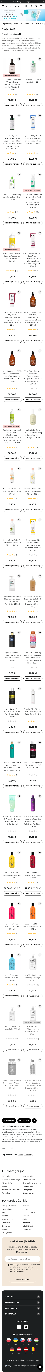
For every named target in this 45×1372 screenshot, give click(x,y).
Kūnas (26, 24)
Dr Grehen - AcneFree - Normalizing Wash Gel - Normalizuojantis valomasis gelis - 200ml (32, 200)
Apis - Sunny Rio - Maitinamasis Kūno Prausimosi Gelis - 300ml (12, 713)
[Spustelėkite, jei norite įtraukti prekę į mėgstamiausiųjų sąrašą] (19, 59)
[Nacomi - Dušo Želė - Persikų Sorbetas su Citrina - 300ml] (32, 476)
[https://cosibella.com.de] (12, 1349)
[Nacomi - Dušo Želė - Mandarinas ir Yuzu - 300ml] (12, 476)
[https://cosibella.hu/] (36, 1340)
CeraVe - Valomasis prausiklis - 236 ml (12, 1027)
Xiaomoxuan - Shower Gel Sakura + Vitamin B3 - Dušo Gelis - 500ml (12, 1084)
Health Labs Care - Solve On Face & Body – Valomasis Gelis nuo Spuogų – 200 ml (33, 434)
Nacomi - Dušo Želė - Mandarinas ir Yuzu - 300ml (12, 491)
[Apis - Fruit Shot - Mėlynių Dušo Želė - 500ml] (12, 962)
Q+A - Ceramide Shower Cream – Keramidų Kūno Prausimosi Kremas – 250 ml (33, 545)
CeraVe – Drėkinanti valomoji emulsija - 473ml (32, 977)
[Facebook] (19, 1327)
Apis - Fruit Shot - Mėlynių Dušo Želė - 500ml (12, 977)
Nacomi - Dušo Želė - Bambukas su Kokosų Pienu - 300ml (12, 542)
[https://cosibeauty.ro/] (33, 1349)
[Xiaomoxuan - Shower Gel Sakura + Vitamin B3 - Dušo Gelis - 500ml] (12, 1067)
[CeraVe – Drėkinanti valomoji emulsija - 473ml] (32, 962)
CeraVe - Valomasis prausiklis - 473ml (33, 80)
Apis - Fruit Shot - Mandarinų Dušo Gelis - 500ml (32, 926)
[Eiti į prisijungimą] (31, 6)
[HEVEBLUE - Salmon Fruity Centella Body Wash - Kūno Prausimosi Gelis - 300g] (32, 583)
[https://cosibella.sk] (29, 1340)
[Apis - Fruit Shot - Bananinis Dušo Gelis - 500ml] (12, 860)
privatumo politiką (17, 1271)
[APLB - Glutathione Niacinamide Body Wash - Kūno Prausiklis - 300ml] (12, 583)
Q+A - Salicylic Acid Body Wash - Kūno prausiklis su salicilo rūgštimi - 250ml (33, 139)
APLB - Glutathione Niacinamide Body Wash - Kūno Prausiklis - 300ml (12, 600)
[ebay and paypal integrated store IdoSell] (22, 1366)
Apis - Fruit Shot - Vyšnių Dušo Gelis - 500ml (33, 875)
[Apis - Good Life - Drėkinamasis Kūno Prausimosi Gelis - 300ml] (12, 640)
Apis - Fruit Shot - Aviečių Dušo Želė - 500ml (12, 926)
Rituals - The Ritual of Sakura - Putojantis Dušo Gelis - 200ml (33, 711)
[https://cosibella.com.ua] (15, 1340)
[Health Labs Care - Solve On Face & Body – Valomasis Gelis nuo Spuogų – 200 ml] (32, 417)
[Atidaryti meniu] (2, 6)
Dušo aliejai (28, 1155)
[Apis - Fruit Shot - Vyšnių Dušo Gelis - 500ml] (32, 860)
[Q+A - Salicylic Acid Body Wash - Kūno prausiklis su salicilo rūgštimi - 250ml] (32, 123)
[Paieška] (26, 6)
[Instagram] (26, 1327)
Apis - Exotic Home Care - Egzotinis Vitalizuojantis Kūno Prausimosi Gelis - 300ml (32, 1085)
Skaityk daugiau (8, 1148)
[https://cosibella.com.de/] (19, 1349)
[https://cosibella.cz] (22, 1340)
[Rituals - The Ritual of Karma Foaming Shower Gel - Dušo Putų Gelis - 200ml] (12, 750)
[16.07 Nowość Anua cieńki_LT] (22, 15)
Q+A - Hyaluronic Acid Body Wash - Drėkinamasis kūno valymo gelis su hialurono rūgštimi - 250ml (32, 259)
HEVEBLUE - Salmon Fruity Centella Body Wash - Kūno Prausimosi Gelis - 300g (33, 601)
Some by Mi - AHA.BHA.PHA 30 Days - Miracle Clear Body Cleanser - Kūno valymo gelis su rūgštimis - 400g (12, 142)
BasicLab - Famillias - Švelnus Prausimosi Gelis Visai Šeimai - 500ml (12, 257)
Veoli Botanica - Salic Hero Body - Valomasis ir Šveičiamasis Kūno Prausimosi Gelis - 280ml (33, 318)
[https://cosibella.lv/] (26, 1349)
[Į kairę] (1, 1)
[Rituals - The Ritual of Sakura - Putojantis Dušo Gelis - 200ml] (32, 696)
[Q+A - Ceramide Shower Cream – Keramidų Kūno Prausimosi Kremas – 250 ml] (32, 527)
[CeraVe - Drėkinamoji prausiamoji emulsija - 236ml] (12, 182)
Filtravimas (9, 1121)
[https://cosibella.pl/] (8, 1340)
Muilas (20, 1155)
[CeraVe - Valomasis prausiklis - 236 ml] (12, 1014)
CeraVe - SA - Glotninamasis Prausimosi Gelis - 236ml (32, 1030)
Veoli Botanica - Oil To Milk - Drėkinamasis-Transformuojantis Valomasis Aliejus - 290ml (12, 376)
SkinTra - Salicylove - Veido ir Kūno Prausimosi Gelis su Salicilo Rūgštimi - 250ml (12, 84)
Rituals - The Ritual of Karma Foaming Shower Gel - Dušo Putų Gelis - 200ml (12, 766)
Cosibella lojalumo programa (23, 2)
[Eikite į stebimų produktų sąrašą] (35, 6)
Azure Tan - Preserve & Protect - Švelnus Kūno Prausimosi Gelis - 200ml (12, 820)
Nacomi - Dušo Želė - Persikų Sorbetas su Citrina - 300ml (33, 491)
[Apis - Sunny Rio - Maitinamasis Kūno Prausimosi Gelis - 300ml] (12, 696)
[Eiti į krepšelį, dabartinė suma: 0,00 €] (41, 6)
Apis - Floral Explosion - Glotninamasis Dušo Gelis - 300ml (33, 765)
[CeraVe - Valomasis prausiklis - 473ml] (32, 66)
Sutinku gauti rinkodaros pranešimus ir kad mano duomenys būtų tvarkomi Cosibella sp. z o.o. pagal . (25, 1268)
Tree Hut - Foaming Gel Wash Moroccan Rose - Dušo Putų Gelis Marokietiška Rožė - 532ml (32, 658)
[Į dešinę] (43, 1)
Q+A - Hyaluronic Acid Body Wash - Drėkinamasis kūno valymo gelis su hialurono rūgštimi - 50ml (12, 318)
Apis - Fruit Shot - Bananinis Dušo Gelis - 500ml (12, 875)
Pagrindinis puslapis (10, 24)
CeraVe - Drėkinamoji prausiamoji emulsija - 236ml (12, 197)
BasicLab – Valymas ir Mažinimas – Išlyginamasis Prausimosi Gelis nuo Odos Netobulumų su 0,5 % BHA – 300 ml (12, 436)
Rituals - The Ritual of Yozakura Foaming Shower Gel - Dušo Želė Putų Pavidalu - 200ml (33, 821)
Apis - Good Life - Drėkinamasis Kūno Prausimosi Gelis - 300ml (12, 656)
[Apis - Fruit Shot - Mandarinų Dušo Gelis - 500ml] (32, 911)
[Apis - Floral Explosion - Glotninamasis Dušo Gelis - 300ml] (32, 750)
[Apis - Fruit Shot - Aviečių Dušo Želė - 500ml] (12, 911)
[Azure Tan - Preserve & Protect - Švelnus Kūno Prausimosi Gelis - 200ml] (12, 803)
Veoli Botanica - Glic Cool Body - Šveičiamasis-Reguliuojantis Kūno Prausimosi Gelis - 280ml (33, 377)
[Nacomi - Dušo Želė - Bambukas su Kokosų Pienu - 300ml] (12, 527)
